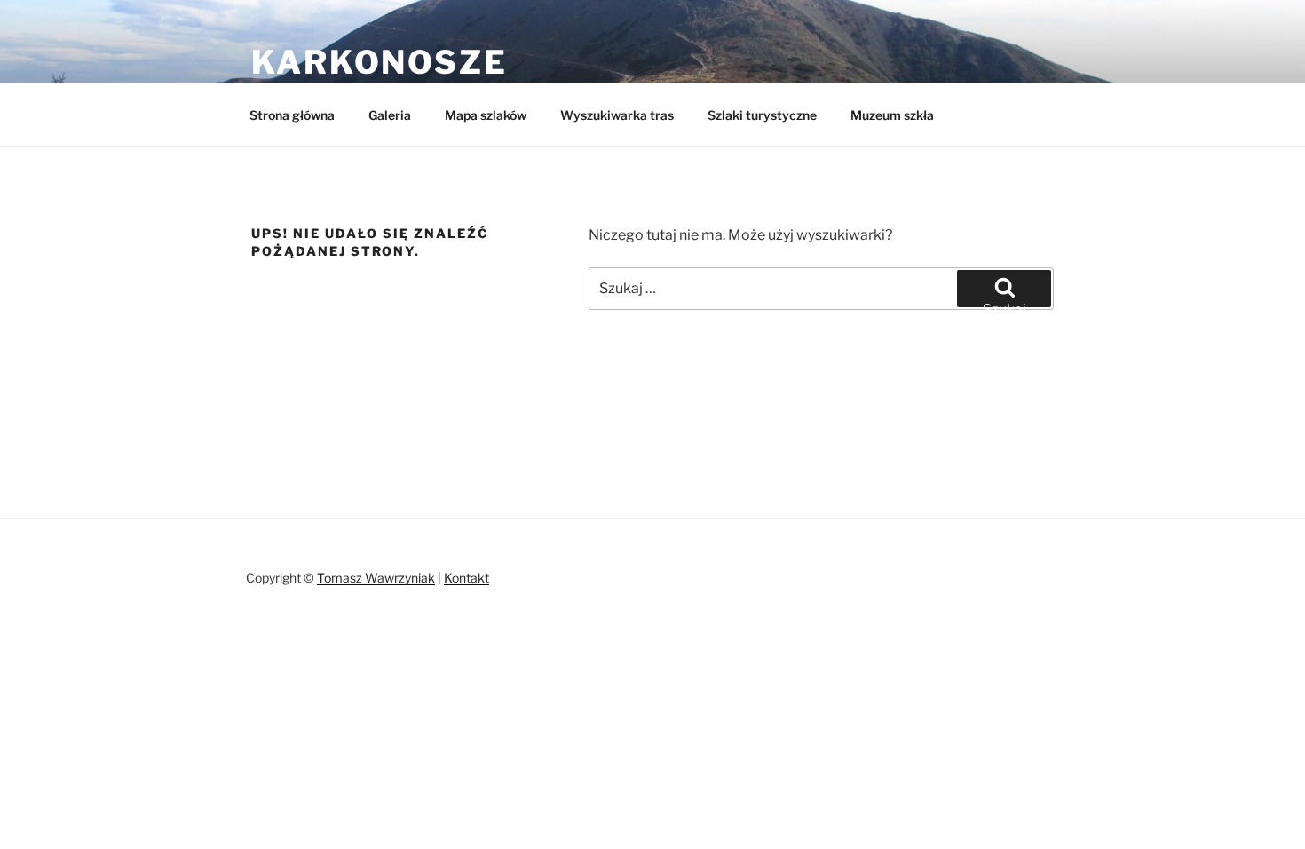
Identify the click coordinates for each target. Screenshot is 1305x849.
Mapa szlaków (485, 115)
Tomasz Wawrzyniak (376, 577)
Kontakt (466, 577)
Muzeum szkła (892, 115)
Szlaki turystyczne (762, 115)
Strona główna (292, 115)
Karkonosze (379, 62)
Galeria (389, 115)
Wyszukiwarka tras (617, 115)
